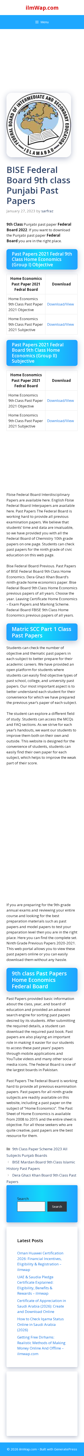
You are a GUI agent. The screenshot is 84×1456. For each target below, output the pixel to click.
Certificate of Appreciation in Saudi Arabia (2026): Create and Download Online (41, 1306)
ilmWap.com (42, 7)
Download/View (60, 304)
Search (23, 1198)
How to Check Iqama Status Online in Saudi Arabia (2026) (40, 1324)
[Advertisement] (42, 1403)
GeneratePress (65, 1449)
